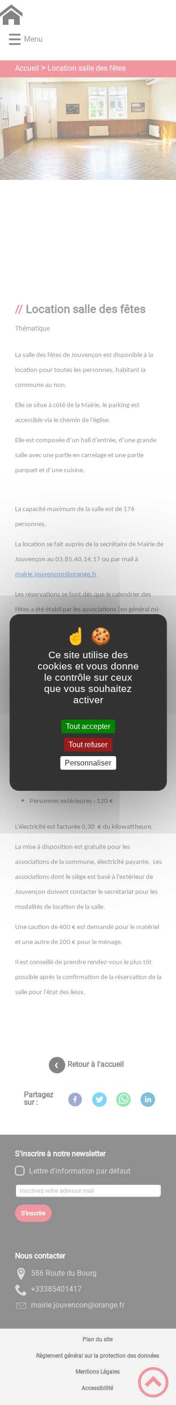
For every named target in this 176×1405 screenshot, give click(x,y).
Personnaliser (88, 763)
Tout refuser (88, 745)
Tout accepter (88, 726)
